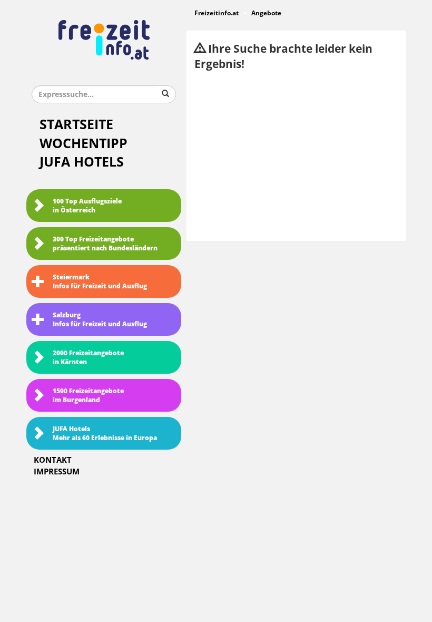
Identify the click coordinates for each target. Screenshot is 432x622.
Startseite (76, 124)
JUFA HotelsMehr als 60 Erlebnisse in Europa (105, 433)
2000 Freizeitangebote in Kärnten (88, 357)
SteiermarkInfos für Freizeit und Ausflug (100, 282)
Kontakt (53, 460)
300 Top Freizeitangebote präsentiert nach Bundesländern (105, 244)
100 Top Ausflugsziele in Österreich (87, 206)
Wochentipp (83, 143)
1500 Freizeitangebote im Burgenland (88, 395)
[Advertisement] (296, 156)
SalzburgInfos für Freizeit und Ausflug (100, 320)
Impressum (57, 472)
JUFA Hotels (82, 162)
